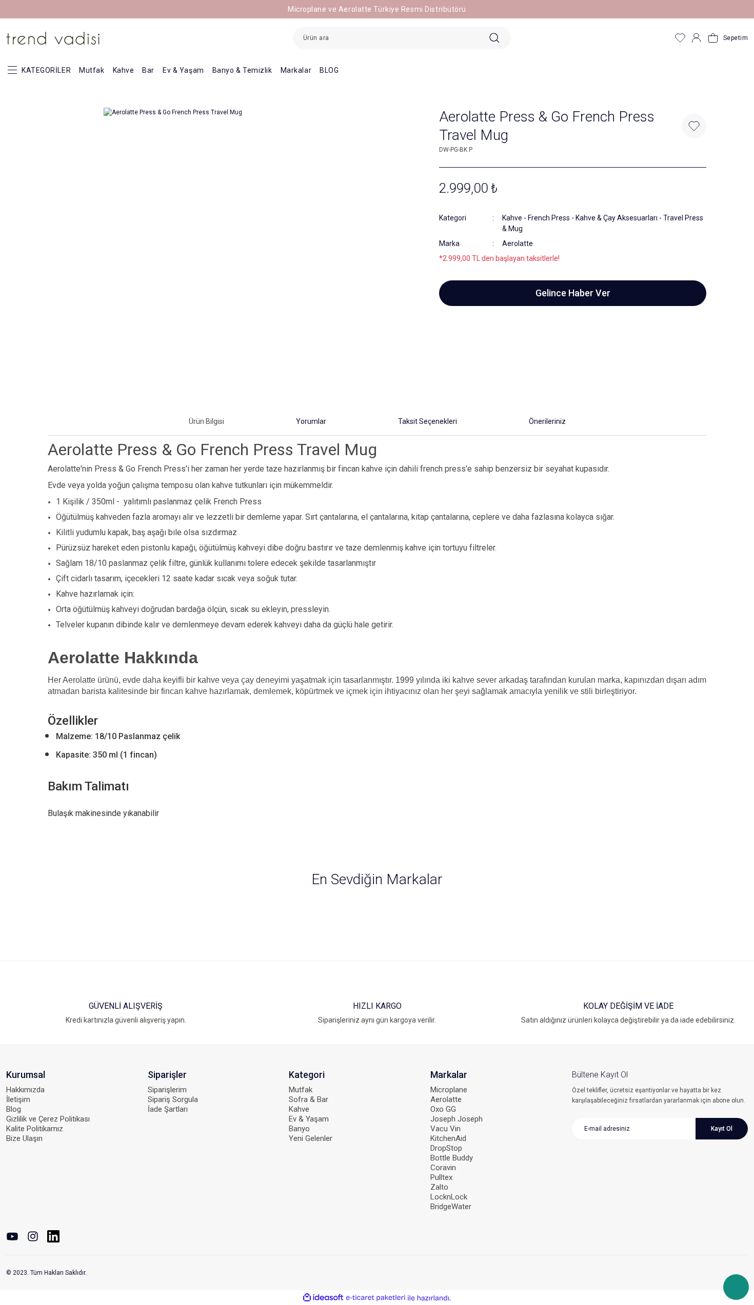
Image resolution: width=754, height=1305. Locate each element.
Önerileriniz (547, 421)
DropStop (446, 1148)
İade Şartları (168, 1109)
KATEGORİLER (46, 70)
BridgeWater (450, 1206)
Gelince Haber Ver (572, 293)
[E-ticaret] (376, 1297)
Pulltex (441, 1177)
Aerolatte (517, 243)
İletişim (18, 1099)
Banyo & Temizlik (242, 70)
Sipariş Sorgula (173, 1099)
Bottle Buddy (451, 1158)
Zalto (439, 1187)
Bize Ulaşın (24, 1138)
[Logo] (53, 37)
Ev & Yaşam (183, 70)
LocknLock (448, 1196)
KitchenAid (448, 1138)
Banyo (299, 1128)
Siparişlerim (167, 1089)
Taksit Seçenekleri (427, 421)
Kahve (123, 70)
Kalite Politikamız (34, 1128)
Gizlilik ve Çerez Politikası (48, 1119)
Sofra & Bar (308, 1099)
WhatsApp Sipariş (736, 1287)
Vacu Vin (445, 1128)
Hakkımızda (25, 1089)
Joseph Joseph (456, 1119)
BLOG (329, 70)
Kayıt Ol (721, 1128)
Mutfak (91, 70)
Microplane (448, 1089)
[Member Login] (696, 38)
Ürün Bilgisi (206, 421)
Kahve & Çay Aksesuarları (617, 218)
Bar (148, 70)
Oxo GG (443, 1109)
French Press (549, 218)
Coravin (443, 1167)
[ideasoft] (323, 1298)
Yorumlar (311, 421)
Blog (13, 1109)
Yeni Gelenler (310, 1138)
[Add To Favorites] (694, 126)
